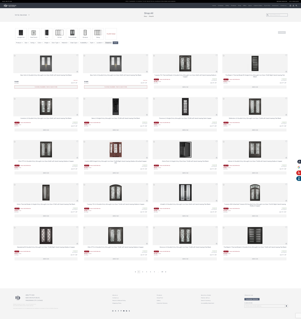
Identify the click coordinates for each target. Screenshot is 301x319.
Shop (239, 5)
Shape (46, 42)
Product (18, 42)
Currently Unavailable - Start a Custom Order (46, 86)
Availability (83, 42)
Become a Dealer (206, 295)
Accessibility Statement (207, 303)
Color (39, 42)
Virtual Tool (160, 298)
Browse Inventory (282, 1)
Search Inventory (206, 300)
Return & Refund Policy (119, 300)
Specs (250, 5)
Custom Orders (258, 5)
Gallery (227, 5)
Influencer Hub (248, 295)
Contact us (283, 5)
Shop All (151, 16)
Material (64, 42)
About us (115, 295)
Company (220, 5)
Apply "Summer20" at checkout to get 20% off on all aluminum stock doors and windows (150, 1)
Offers (244, 5)
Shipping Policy (116, 303)
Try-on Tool (267, 5)
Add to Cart (185, 87)
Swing (32, 42)
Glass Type (73, 42)
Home (214, 5)
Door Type (55, 42)
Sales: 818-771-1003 (7, 1)
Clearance (108, 42)
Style (91, 42)
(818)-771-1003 (30, 295)
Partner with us (205, 298)
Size (26, 42)
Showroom (275, 5)
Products (233, 5)
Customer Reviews (162, 303)
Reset (115, 42)
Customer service (252, 299)
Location (99, 42)
